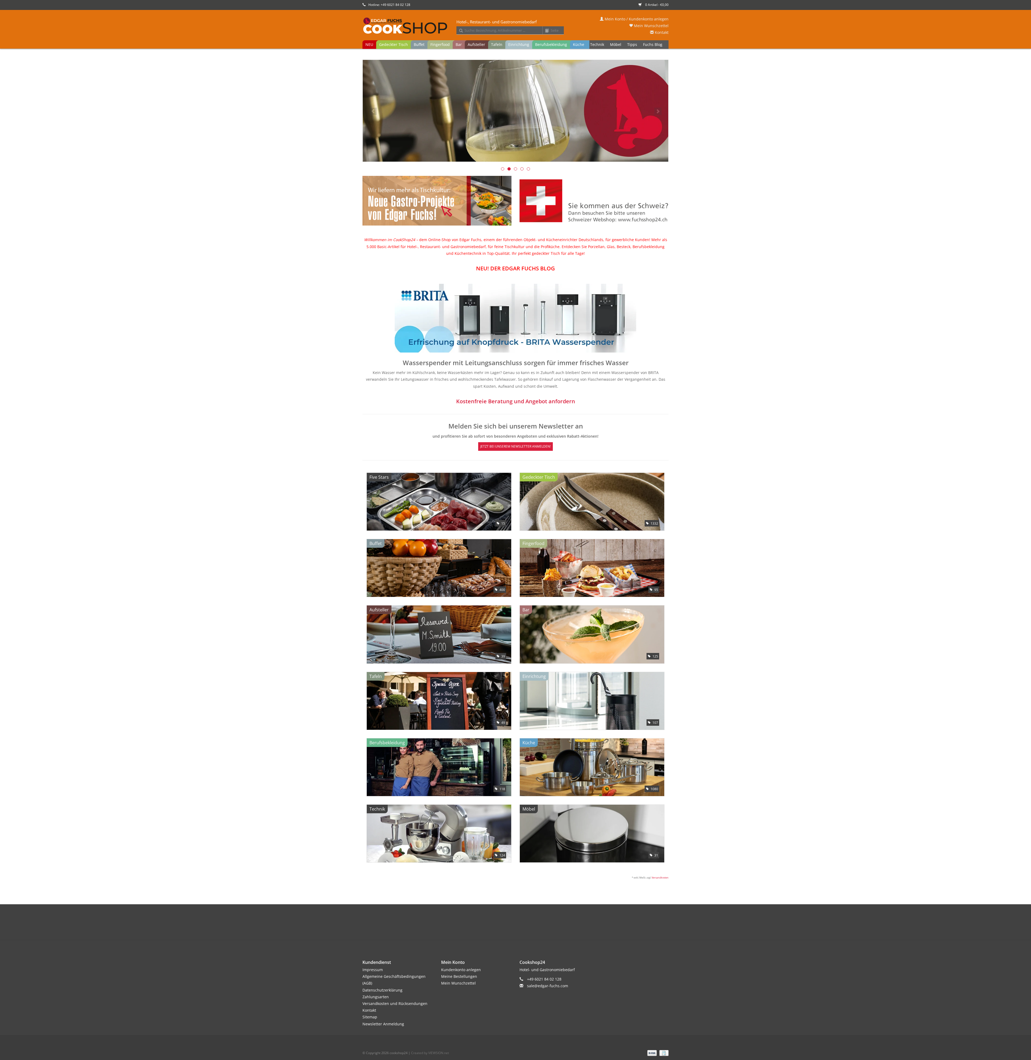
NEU (369, 44)
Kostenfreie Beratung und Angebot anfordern (515, 401)
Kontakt (661, 32)
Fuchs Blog (652, 44)
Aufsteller (476, 44)
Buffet (419, 44)
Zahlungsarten (375, 996)
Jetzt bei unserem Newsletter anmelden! (515, 446)
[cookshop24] (515, 26)
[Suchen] (459, 30)
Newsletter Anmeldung (383, 1023)
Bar (459, 44)
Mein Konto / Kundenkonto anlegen (636, 18)
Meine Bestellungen (459, 976)
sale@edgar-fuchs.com (547, 985)
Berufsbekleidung (551, 44)
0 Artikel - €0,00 (656, 4)
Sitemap (369, 1016)
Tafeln (496, 44)
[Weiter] (658, 111)
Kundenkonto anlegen (461, 969)
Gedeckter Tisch (393, 44)
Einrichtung (518, 44)
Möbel (615, 44)
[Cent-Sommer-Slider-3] (515, 111)
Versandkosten (660, 877)
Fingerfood (440, 44)
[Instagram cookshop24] (525, 927)
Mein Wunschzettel (651, 25)
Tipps (632, 44)
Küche (578, 44)
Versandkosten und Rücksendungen (394, 1003)
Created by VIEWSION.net (430, 1053)
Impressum (372, 969)
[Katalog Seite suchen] (545, 30)
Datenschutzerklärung (382, 990)
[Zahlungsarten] (651, 1052)
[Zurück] (373, 111)
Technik (597, 44)
